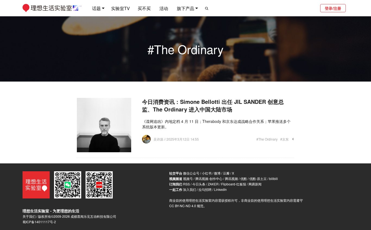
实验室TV (120, 8)
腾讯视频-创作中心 (208, 178)
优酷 (243, 178)
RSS (186, 184)
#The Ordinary (267, 139)
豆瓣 (226, 173)
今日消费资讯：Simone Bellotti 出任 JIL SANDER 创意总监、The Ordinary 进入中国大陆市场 (213, 105)
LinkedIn (220, 189)
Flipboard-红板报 (233, 184)
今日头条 (198, 184)
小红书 (207, 173)
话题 (96, 8)
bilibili (273, 178)
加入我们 (189, 189)
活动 (163, 8)
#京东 (284, 139)
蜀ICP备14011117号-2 (39, 221)
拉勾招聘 (205, 189)
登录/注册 (333, 8)
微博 (217, 173)
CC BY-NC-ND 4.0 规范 (186, 205)
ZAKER (213, 184)
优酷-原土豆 (258, 178)
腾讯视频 (231, 178)
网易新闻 (255, 184)
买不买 (144, 8)
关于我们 (29, 216)
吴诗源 (158, 139)
